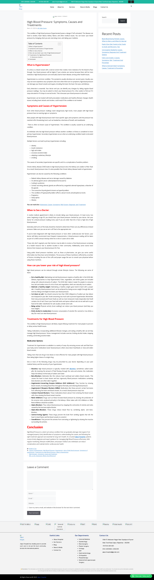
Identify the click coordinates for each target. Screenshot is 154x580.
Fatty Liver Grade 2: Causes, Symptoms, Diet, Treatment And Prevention (112, 60)
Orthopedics (83, 555)
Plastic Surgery (84, 546)
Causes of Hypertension (36, 450)
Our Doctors (57, 542)
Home (52, 7)
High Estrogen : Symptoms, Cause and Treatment (43, 454)
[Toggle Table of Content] (59, 43)
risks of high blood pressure (71, 450)
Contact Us (104, 7)
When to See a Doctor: (36, 51)
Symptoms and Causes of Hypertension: (41, 49)
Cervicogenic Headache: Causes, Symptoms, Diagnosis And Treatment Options (114, 52)
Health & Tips (33, 448)
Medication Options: (37, 57)
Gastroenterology (84, 553)
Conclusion (32, 59)
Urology (81, 548)
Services (72, 7)
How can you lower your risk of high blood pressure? (45, 53)
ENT (80, 551)
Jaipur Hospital (41, 577)
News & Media (85, 7)
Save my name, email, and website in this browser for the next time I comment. (54, 508)
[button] (141, 576)
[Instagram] (132, 1)
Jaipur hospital (80, 437)
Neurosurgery (83, 544)
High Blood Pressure (49, 450)
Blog (55, 545)
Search (104, 17)
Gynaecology (83, 541)
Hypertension (59, 450)
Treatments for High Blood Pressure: (40, 55)
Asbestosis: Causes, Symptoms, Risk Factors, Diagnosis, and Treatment (63, 205)
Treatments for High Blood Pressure (45, 452)
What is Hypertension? (36, 46)
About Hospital (58, 539)
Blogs (95, 7)
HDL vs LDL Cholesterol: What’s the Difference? (42, 456)
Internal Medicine (84, 539)
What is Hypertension (62, 452)
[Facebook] (129, 1)
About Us (61, 7)
